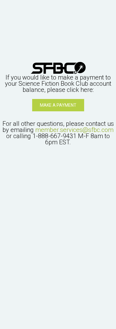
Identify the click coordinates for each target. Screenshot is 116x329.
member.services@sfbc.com (74, 130)
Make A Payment (58, 105)
